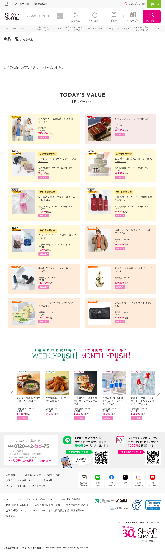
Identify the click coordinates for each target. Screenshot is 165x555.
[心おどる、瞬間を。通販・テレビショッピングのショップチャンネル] (12, 16)
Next (157, 393)
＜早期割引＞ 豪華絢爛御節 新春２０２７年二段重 (85, 401)
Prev (13, 393)
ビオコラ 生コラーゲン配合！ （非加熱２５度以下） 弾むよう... (142, 401)
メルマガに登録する (84, 484)
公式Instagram (139, 484)
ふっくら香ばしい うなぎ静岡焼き (132, 118)
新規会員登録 (40, 3)
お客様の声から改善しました (20, 480)
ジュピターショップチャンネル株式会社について (31, 499)
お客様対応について (16, 510)
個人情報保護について (77, 505)
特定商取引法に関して (17, 505)
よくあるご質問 (33, 475)
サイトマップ (38, 486)
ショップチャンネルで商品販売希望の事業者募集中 (59, 510)
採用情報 (10, 516)
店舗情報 (47, 480)
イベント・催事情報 (16, 486)
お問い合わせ (53, 475)
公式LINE (98, 484)
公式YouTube (152, 484)
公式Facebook (111, 484)
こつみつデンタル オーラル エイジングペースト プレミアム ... (114, 401)
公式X (125, 484)
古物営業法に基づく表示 (47, 505)
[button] (153, 505)
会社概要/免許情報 (71, 499)
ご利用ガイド (12, 475)
